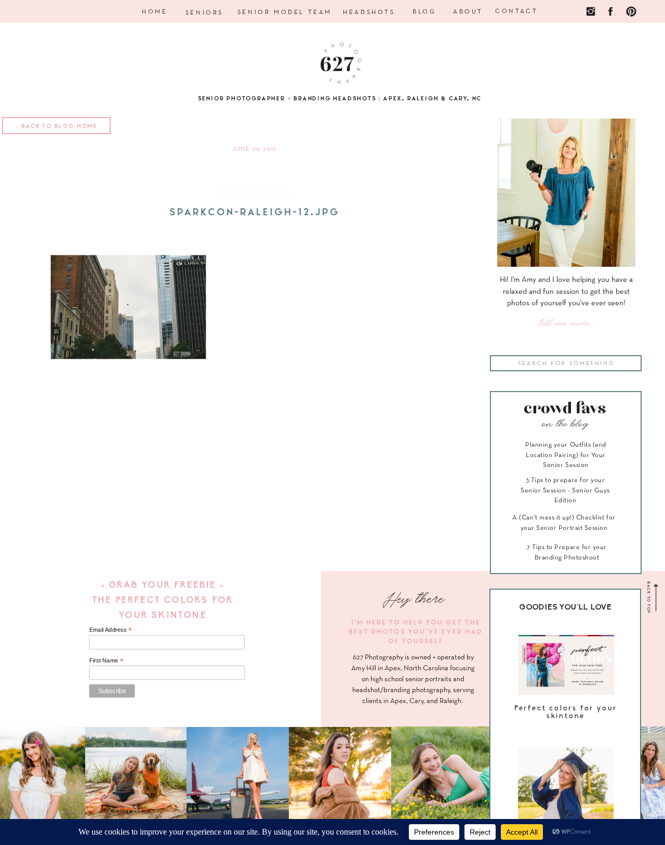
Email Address (110, 630)
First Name (106, 660)
